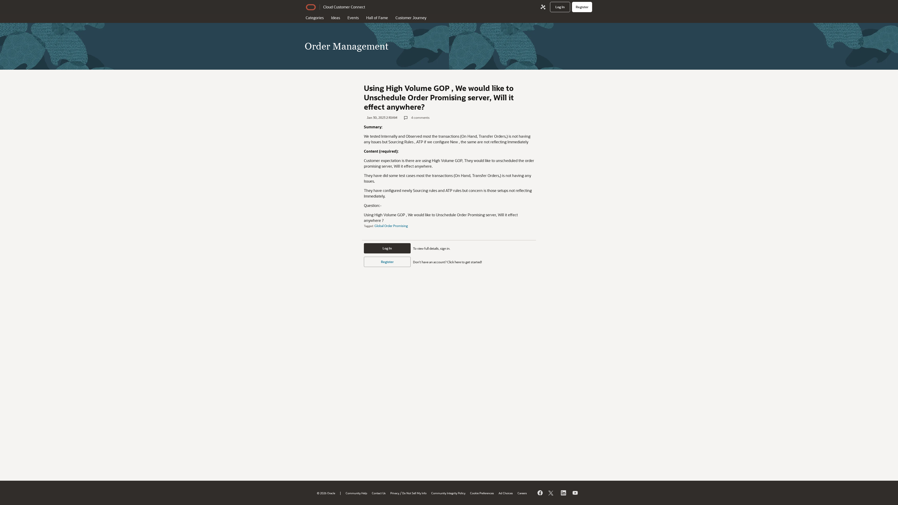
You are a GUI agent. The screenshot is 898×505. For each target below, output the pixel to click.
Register (387, 262)
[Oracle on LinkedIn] (563, 493)
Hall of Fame (377, 17)
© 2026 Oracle (326, 493)
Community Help (356, 493)
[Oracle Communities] (543, 7)
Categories (315, 17)
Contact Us (379, 493)
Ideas (335, 17)
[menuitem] (560, 7)
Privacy (394, 493)
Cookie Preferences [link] (482, 493)
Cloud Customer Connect (344, 6)
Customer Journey (410, 17)
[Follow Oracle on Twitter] (551, 493)
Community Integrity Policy (448, 493)
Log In (387, 248)
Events (353, 17)
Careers (522, 493)
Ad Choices (506, 493)
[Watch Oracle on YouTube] (575, 493)
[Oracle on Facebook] (540, 493)
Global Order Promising (391, 226)
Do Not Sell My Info (414, 493)
